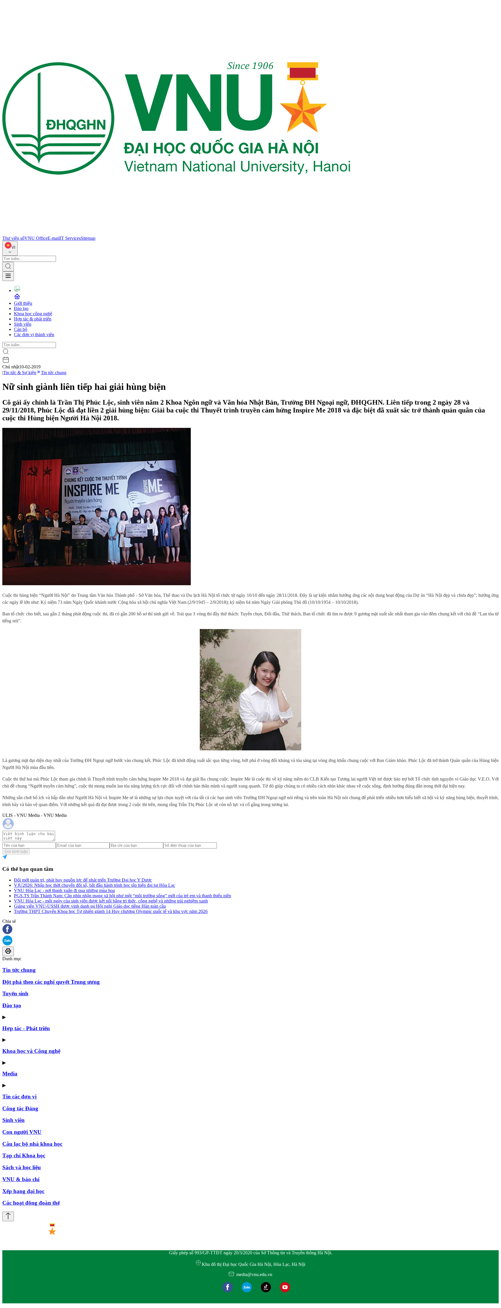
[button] (250, 929)
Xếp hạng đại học (23, 1191)
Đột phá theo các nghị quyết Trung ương (51, 982)
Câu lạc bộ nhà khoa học (32, 1144)
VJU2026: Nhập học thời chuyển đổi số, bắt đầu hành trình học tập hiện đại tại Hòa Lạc (94, 885)
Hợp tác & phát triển (32, 318)
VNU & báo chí (20, 1179)
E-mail (54, 238)
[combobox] (10, 248)
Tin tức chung (53, 372)
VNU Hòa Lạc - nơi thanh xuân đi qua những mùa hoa (64, 890)
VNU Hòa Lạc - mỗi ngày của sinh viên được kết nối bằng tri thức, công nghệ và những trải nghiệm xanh (111, 900)
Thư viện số (13, 238)
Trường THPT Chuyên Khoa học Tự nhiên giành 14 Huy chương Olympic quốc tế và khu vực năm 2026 (111, 911)
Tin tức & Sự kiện (19, 372)
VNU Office (36, 238)
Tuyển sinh (15, 993)
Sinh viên (22, 324)
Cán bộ (20, 329)
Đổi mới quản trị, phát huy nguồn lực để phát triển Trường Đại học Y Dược (83, 880)
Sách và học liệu (21, 1167)
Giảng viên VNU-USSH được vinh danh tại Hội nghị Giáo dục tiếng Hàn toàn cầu (90, 906)
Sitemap (88, 238)
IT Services (70, 238)
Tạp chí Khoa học (23, 1155)
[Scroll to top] (8, 1216)
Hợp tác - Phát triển (26, 1028)
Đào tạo (21, 308)
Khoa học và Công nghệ (31, 1051)
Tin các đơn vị (19, 1096)
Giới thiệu (23, 303)
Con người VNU (21, 1132)
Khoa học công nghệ (33, 313)
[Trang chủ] (176, 232)
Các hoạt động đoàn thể (31, 1203)
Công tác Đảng (20, 1108)
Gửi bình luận (16, 851)
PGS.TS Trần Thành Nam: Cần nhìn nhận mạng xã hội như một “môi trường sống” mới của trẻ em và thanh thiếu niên (122, 895)
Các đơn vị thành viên (34, 334)
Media (9, 1074)
